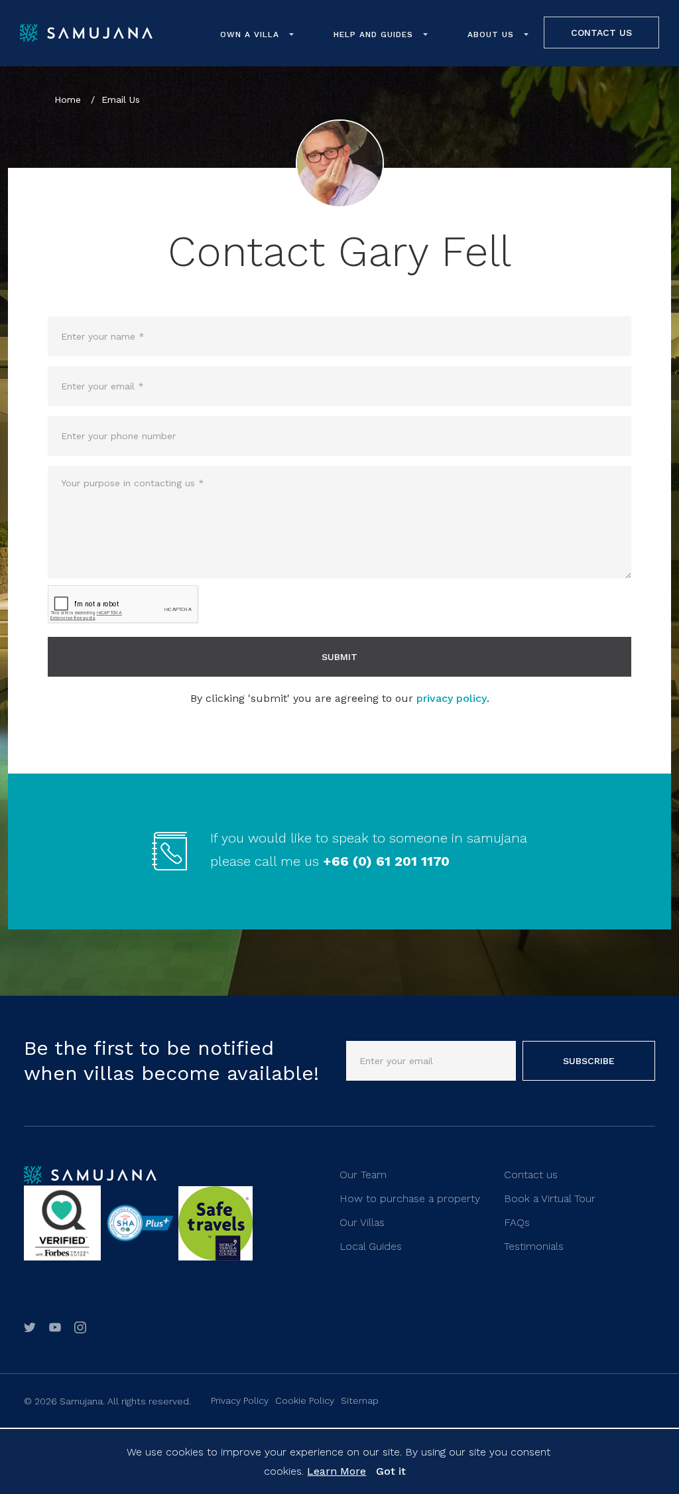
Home (69, 99)
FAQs (517, 1222)
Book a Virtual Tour (549, 1198)
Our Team (363, 1174)
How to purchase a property (410, 1198)
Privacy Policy (240, 1400)
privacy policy (451, 698)
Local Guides (371, 1246)
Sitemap (360, 1400)
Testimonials (534, 1246)
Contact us (531, 1174)
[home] (86, 33)
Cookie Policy (304, 1400)
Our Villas (362, 1222)
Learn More (336, 1471)
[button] (257, 34)
